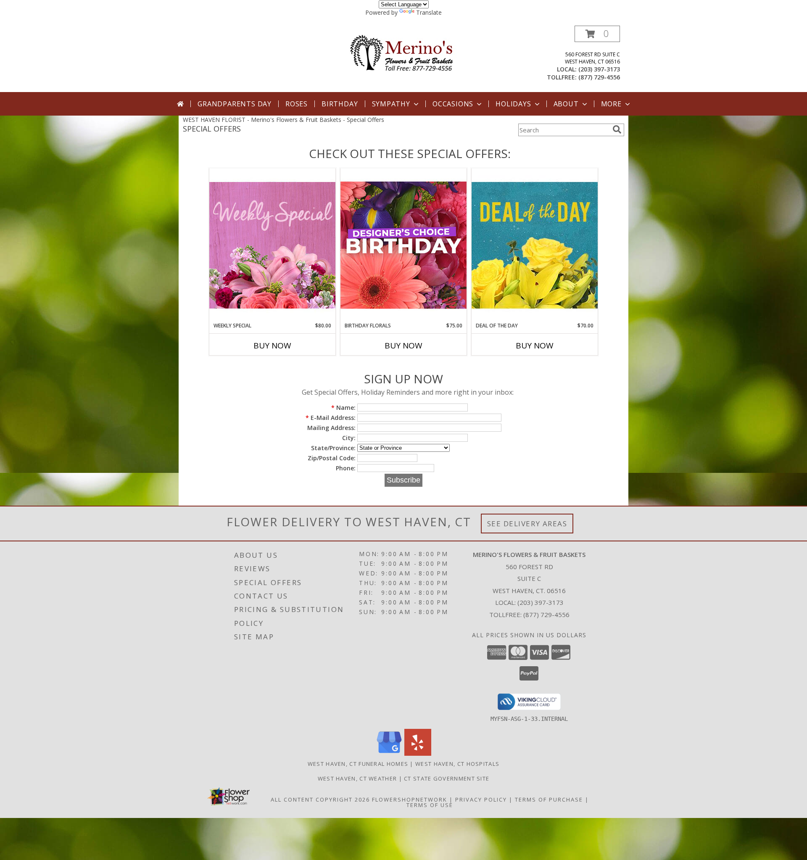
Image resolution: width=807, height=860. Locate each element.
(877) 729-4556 (599, 77)
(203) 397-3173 (599, 69)
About (566, 103)
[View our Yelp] (417, 753)
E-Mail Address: (331, 418)
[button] (597, 34)
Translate (429, 12)
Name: (343, 408)
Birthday (340, 103)
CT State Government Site (446, 778)
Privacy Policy (481, 799)
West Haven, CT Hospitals (457, 764)
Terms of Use (429, 805)
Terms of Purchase (549, 799)
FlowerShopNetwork (409, 799)
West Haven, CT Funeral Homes (358, 764)
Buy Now (272, 345)
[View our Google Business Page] (389, 753)
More (611, 103)
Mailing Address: (331, 428)
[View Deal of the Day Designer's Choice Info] (535, 245)
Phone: (346, 468)
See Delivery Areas (527, 523)
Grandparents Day (235, 103)
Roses (296, 103)
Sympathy (391, 103)
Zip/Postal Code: (332, 458)
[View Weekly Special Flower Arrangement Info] (272, 245)
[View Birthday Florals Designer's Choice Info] (403, 245)
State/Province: (333, 448)
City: (349, 438)
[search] (617, 129)
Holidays (513, 103)
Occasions (453, 103)
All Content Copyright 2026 (320, 799)
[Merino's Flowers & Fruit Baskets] (403, 53)
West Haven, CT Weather (357, 778)
